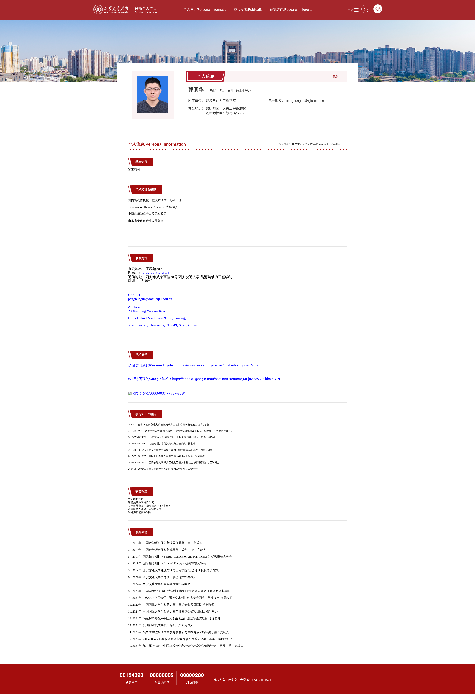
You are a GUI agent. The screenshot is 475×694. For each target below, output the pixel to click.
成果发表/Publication (249, 9)
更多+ (336, 76)
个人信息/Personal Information (205, 9)
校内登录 (377, 9)
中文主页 (297, 144)
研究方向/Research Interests (291, 9)
